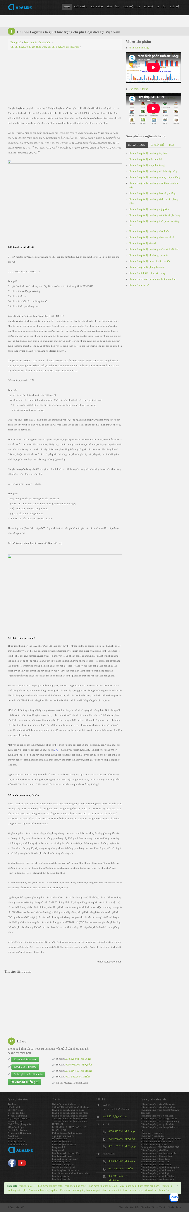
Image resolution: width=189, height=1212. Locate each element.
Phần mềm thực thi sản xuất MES (157, 1141)
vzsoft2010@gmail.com (114, 1116)
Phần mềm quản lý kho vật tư (155, 1161)
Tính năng (113, 6)
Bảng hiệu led (58, 1147)
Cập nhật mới (131, 6)
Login (178, 1207)
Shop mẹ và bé (15, 1138)
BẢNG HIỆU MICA (62, 1141)
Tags (172, 145)
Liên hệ (174, 6)
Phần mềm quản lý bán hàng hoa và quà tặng (152, 193)
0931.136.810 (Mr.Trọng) (122, 1146)
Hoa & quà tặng (15, 1121)
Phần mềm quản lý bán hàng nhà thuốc (149, 231)
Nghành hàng (136, 145)
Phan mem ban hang (148, 1186)
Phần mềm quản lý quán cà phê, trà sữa (149, 261)
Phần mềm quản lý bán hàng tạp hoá (148, 153)
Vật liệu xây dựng (16, 1113)
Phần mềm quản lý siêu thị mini (145, 159)
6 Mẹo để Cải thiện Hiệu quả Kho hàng (70, 1107)
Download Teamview (25, 1059)
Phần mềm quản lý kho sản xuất (156, 1164)
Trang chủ (123, 1207)
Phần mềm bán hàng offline (154, 1144)
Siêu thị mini (14, 1107)
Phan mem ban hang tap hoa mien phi (80, 1190)
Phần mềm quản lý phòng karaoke (146, 267)
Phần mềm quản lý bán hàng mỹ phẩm (149, 209)
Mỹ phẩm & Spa (16, 1127)
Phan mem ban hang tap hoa (43, 1190)
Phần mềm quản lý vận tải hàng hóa (158, 1104)
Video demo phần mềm (157, 1190)
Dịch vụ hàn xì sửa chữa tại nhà (67, 1133)
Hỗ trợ (148, 6)
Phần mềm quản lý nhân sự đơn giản (69, 1116)
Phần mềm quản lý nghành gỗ (155, 1173)
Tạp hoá (12, 1104)
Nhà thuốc (13, 1136)
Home (66, 6)
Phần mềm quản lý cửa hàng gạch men (159, 1118)
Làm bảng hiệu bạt (61, 1176)
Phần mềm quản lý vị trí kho (154, 1150)
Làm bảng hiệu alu (61, 1179)
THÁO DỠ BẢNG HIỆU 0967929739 (69, 1118)
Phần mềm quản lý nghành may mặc (158, 1170)
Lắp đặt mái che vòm (62, 1156)
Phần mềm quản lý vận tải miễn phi (157, 1179)
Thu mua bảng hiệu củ (63, 1136)
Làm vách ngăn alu (61, 1161)
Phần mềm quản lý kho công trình (157, 1156)
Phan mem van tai (111, 1190)
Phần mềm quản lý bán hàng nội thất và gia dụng (154, 215)
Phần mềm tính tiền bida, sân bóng (147, 273)
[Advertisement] (65, 80)
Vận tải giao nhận (16, 1141)
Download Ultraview (25, 1066)
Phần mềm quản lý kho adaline (155, 1159)
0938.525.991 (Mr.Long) (122, 1131)
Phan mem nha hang (75, 1186)
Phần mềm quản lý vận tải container (158, 1107)
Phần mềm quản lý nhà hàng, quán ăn (148, 255)
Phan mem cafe (26, 1186)
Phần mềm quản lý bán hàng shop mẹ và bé (151, 237)
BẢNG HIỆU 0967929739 (64, 1144)
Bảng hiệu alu (58, 1150)
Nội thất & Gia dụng (17, 1130)
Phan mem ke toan (132, 1190)
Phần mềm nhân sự (139, 285)
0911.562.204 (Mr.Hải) (121, 1168)
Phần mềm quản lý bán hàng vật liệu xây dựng (153, 171)
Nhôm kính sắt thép (17, 1144)
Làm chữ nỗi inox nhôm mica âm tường (71, 1173)
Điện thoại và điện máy (19, 1118)
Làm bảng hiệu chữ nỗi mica (65, 1170)
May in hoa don (127, 1186)
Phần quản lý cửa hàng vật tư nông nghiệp (161, 1138)
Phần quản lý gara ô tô (151, 1133)
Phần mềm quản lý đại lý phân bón (157, 1124)
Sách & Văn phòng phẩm (20, 1124)
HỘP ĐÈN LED (59, 1138)
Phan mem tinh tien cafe (49, 1186)
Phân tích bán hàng (139, 47)
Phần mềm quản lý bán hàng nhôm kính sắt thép (154, 249)
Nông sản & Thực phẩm (19, 1133)
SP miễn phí (157, 145)
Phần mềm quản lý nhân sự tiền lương (70, 1113)
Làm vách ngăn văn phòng (65, 1159)
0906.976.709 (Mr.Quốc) (122, 1138)
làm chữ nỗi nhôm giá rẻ (63, 1167)
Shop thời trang (15, 1110)
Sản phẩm (97, 6)
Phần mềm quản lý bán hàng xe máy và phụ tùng (154, 177)
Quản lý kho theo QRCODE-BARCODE (160, 1147)
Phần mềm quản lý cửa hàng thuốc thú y (160, 1121)
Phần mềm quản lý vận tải (142, 243)
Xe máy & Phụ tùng (17, 1116)
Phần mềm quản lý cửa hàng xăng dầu (159, 1153)
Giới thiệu (80, 6)
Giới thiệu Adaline (138, 89)
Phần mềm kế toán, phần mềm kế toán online (152, 279)
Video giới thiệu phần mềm (28, 1074)
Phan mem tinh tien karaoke (102, 1186)
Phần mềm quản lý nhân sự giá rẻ (68, 1110)
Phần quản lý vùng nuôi (152, 1136)
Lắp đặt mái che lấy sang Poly (66, 1153)
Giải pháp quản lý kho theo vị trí (67, 1104)
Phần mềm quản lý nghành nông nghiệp (160, 1167)
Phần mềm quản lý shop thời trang (147, 165)
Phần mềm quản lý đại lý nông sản (157, 1116)
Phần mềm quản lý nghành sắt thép (158, 1176)
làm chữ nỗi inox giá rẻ (62, 1164)
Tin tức (161, 6)
